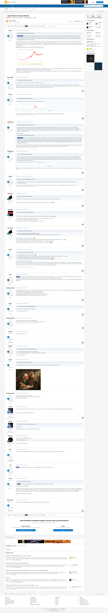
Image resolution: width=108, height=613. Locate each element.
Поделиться (70, 21)
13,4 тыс (10, 369)
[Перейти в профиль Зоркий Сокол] (87, 24)
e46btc (28, 196)
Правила (38, 5)
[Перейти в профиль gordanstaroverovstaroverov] (70, 587)
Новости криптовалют (17, 559)
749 (11, 203)
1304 (20, 26)
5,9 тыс (10, 509)
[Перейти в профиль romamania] (10, 197)
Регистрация (99, 2)
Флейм (14, 574)
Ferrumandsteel (75, 564)
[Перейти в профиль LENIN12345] (10, 125)
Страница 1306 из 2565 (52, 26)
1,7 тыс (11, 445)
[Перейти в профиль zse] (10, 468)
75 (10, 355)
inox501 (10, 94)
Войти (93, 2)
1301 (12, 26)
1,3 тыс (11, 284)
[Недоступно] (30, 55)
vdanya (10, 30)
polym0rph (14, 20)
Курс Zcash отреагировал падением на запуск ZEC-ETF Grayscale (18, 555)
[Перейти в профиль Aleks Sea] (10, 439)
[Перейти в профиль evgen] (10, 307)
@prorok (17, 276)
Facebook (56, 600)
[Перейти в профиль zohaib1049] (70, 572)
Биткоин (18, 21)
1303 (18, 26)
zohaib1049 (74, 571)
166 (11, 474)
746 (11, 341)
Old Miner (73, 579)
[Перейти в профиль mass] (10, 278)
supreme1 (10, 209)
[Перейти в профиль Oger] (10, 453)
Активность (32, 5)
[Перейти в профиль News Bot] (70, 558)
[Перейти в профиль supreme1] (10, 213)
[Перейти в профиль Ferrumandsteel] (70, 565)
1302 (15, 26)
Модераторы (17, 8)
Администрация (33, 600)
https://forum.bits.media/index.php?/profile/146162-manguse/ (28, 233)
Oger (10, 449)
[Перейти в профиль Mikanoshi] (96, 24)
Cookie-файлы (62, 608)
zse (10, 465)
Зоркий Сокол (91, 22)
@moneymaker (20, 137)
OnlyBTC (10, 346)
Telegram (56, 603)
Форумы (6, 8)
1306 (26, 26)
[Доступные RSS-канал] (102, 594)
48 (10, 313)
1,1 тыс (11, 131)
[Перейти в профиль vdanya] (10, 34)
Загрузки (26, 5)
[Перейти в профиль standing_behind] (10, 291)
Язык (44, 608)
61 (10, 104)
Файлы (31, 603)
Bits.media (7, 5)
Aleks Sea (10, 435)
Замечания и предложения (35, 604)
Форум (12, 5)
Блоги (17, 5)
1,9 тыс (11, 416)
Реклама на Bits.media (84, 600)
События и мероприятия (84, 604)
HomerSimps (28, 124)
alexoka (10, 331)
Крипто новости (8, 599)
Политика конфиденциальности (52, 608)
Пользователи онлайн (26, 8)
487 (11, 459)
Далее (43, 26)
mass (10, 274)
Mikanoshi (100, 22)
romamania (10, 193)
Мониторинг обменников (9, 600)
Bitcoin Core (8, 577)
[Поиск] (102, 6)
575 (11, 219)
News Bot (73, 557)
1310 (37, 26)
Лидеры (33, 8)
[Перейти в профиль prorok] (10, 253)
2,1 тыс (11, 259)
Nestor (28, 362)
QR (62, 611)
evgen (10, 303)
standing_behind (10, 287)
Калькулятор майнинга (9, 603)
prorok (10, 249)
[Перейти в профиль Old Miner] (70, 580)
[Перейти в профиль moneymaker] (10, 81)
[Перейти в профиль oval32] (10, 410)
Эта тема (97, 5)
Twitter (56, 599)
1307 (29, 26)
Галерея (11, 8)
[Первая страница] (6, 26)
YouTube (56, 604)
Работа (14, 589)
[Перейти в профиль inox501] (10, 98)
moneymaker (29, 33)
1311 (40, 26)
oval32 (10, 406)
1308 (32, 26)
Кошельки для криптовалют (17, 581)
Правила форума (33, 599)
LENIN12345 (10, 122)
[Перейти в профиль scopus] (10, 363)
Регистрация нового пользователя (25, 530)
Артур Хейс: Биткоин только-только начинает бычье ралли (17, 563)
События (21, 5)
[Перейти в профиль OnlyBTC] (10, 350)
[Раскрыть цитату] (17, 33)
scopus (10, 359)
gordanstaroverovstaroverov (77, 586)
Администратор (82, 599)
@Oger (17, 467)
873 (11, 40)
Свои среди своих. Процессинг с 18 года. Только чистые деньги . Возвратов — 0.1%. (22, 585)
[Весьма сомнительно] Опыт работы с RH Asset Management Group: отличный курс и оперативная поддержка (27, 570)
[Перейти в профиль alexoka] (10, 335)
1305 (23, 26)
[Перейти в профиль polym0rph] (7, 21)
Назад (9, 26)
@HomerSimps (20, 35)
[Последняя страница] (46, 26)
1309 (35, 26)
